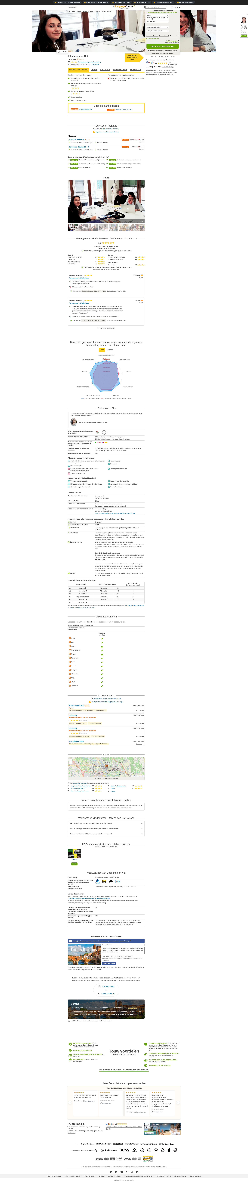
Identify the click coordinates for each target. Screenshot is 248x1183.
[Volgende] (143, 69)
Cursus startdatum (231, 53)
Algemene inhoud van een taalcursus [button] (107, 132)
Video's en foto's (105, 69)
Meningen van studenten (120, 69)
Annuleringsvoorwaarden (172, 42)
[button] (236, 46)
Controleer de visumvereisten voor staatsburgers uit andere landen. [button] (89, 898)
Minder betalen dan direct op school (97, 2)
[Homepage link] (69, 11)
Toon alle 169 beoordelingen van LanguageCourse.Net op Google (124, 1128)
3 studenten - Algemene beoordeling (89, 62)
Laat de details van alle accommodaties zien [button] (107, 698)
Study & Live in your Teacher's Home (81, 786)
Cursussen (94, 69)
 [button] (102, 638)
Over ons (101, 1176)
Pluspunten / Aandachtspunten (78, 69)
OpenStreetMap (140, 776)
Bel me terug (243, 66)
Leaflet (134, 776)
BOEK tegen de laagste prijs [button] (162, 46)
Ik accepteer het (237, 68)
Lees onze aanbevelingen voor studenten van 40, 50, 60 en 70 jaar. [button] (115, 513)
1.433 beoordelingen (168, 67)
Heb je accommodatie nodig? (234, 60)
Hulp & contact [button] (72, 7)
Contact (110, 1176)
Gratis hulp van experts (186, 2)
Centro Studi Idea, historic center (80, 791)
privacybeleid (242, 68)
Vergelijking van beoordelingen (139, 69)
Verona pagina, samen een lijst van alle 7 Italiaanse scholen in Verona (104, 1014)
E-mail (241, 64)
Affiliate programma (180, 1176)
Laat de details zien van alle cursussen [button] (107, 129)
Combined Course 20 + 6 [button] (123, 109)
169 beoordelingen (172, 63)
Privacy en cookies (89, 1176)
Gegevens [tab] (110, 349)
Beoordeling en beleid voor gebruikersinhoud (138, 1176)
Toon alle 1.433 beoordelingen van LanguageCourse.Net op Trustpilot (85, 1132)
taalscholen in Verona (79, 783)
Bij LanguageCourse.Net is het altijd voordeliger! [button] (162, 12)
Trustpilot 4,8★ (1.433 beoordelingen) (69, 2)
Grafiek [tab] (102, 349)
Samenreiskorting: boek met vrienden (162, 53)
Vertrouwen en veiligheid (163, 1176)
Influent (113, 788)
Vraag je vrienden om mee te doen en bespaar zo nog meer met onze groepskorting (101, 941)
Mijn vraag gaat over (232, 46)
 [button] (102, 646)
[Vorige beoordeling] (70, 1102)
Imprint (118, 1176)
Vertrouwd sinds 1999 (143, 2)
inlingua (113, 791)
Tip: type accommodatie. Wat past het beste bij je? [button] (107, 702)
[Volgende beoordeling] (178, 1102)
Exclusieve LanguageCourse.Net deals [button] (157, 36)
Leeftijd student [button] (74, 493)
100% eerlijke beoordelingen (164, 2)
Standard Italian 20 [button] (84, 109)
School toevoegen (195, 1176)
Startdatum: (150, 21)
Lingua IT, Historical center (118, 786)
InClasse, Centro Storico (77, 788)
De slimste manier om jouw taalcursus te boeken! (162, 50)
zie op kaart (95, 64)
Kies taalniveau (230, 57)
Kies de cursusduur (231, 50)
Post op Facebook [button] (109, 963)
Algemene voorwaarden (54, 1176)
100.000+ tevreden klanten (122, 2)
